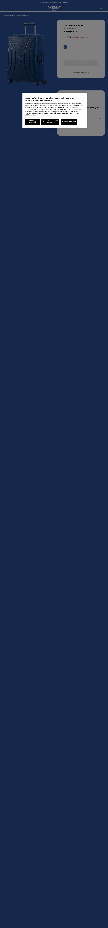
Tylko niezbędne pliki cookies (50, 121)
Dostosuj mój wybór (69, 121)
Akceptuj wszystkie (32, 121)
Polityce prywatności (60, 113)
